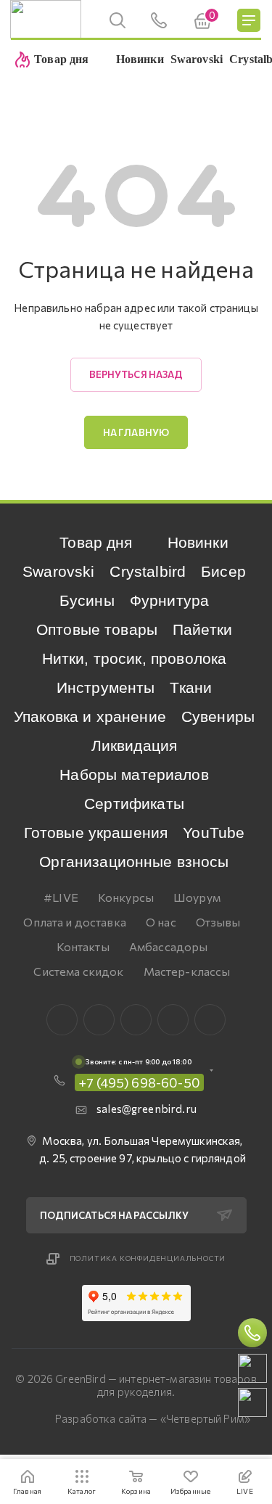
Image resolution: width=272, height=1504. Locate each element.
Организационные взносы (133, 861)
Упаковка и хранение (90, 716)
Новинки (198, 542)
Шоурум (197, 897)
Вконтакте (62, 1019)
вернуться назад (136, 374)
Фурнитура (169, 600)
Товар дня (95, 542)
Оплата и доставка (74, 922)
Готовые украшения (96, 832)
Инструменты (106, 687)
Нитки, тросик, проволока (134, 658)
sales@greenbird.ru (146, 1108)
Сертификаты (134, 803)
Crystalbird (148, 571)
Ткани (191, 687)
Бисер (223, 571)
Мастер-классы (187, 971)
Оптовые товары (96, 629)
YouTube (213, 832)
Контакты (83, 946)
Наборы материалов (134, 774)
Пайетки (202, 629)
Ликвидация (134, 745)
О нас (161, 922)
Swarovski (58, 571)
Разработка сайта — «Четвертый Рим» (152, 1418)
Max (99, 1019)
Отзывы (218, 922)
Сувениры (218, 716)
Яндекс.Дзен (210, 1019)
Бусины (87, 600)
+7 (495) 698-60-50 (139, 1082)
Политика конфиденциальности (148, 1258)
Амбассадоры (168, 946)
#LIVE (61, 897)
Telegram (136, 1019)
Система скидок (78, 971)
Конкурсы (126, 897)
